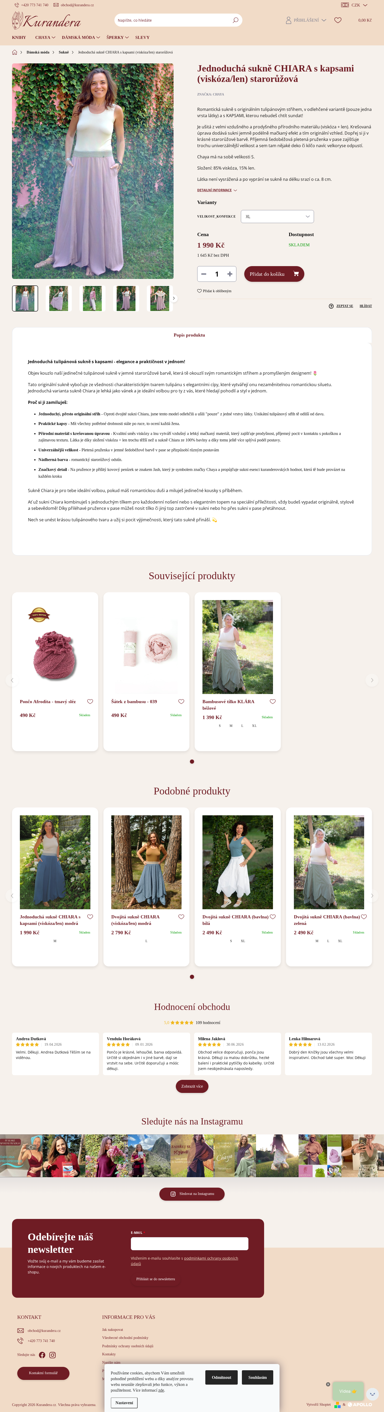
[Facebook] (42, 1354)
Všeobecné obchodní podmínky (125, 1338)
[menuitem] (21, 37)
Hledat (235, 20)
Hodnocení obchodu (192, 1007)
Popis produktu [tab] (189, 335)
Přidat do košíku (267, 274)
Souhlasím (257, 1377)
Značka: (210, 94)
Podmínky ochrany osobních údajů (127, 1346)
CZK (356, 5)
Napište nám (111, 1363)
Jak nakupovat (112, 1330)
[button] (192, 761)
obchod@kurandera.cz (44, 1331)
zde (161, 1390)
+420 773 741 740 (41, 1341)
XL (254, 726)
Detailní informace (214, 190)
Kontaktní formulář (43, 1373)
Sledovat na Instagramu (196, 1194)
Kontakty (109, 1354)
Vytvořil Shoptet (318, 1405)
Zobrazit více (192, 1086)
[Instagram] (52, 1354)
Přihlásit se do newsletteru (155, 1279)
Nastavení (124, 1403)
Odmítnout (221, 1377)
